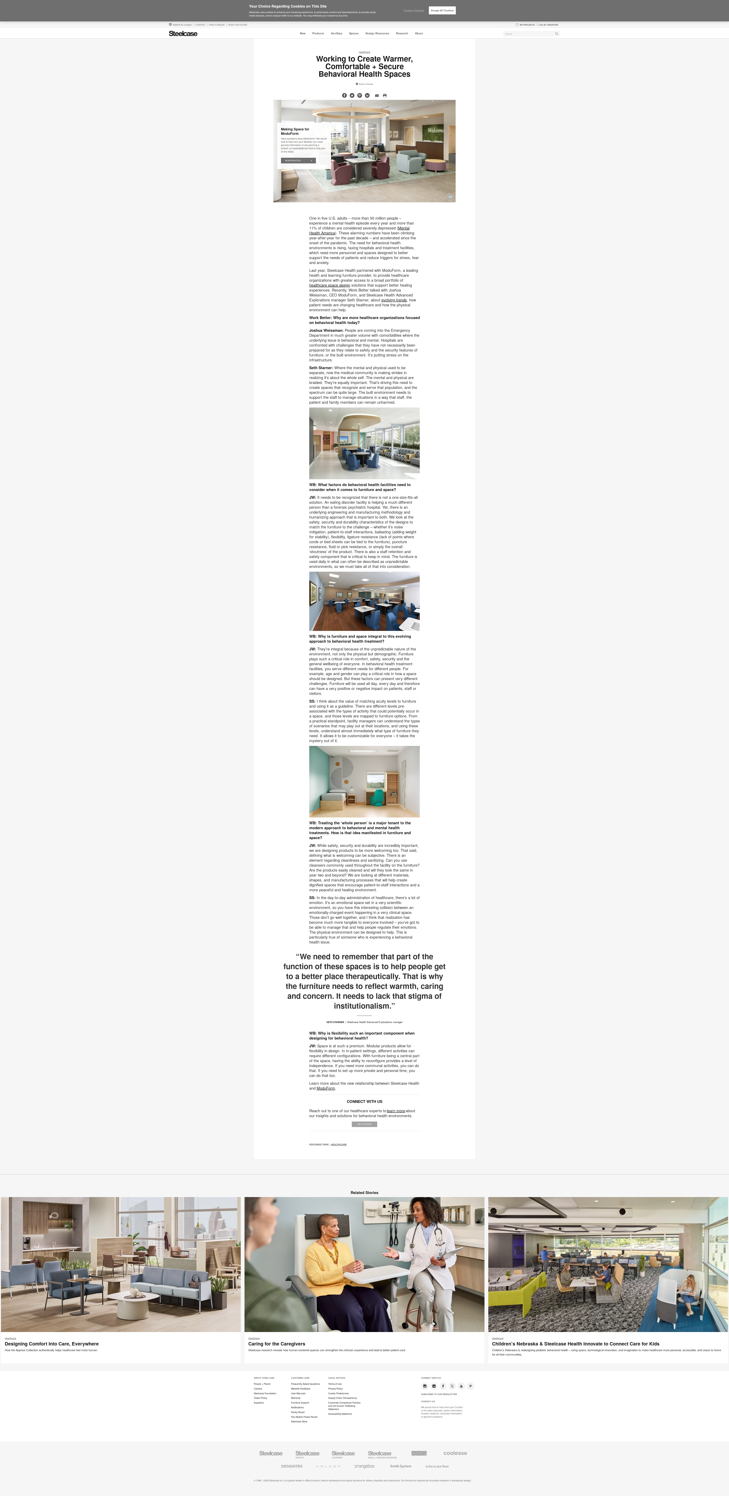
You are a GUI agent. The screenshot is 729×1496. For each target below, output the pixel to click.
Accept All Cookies (442, 10)
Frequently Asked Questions (305, 1383)
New (302, 33)
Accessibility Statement (340, 1413)
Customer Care (300, 1378)
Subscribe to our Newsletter (439, 1394)
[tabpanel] (364, 151)
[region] (364, 11)
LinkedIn (434, 1386)
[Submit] (556, 33)
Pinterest (470, 1386)
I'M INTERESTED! (293, 160)
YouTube (461, 1386)
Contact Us (428, 1401)
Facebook (443, 1386)
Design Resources (377, 33)
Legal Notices (336, 1378)
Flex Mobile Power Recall (304, 1416)
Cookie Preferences (338, 1393)
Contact (201, 24)
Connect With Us (431, 1378)
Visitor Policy (260, 1397)
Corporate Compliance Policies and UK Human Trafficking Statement (344, 1406)
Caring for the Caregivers (276, 1343)
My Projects (527, 24)
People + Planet (262, 1383)
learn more (396, 1110)
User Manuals (298, 1393)
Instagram (425, 1386)
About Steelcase (264, 1378)
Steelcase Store (299, 1421)
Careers (258, 1388)
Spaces (354, 33)
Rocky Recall (298, 1412)
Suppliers (259, 1402)
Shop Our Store (237, 24)
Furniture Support (300, 1402)
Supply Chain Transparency (342, 1397)
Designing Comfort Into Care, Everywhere (52, 1343)
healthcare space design (329, 285)
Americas (182, 24)
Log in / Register (548, 24)
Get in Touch (364, 1124)
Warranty (295, 1397)
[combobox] (531, 34)
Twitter (452, 1386)
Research (402, 33)
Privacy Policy (335, 1388)
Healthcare (364, 52)
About (419, 33)
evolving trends (394, 300)
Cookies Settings (414, 10)
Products (318, 33)
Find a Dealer (217, 24)
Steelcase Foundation (265, 1393)
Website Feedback (300, 1388)
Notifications (297, 1407)
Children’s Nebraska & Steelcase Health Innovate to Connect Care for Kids (576, 1343)
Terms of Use (335, 1383)
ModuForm (326, 1088)
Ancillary (336, 33)
